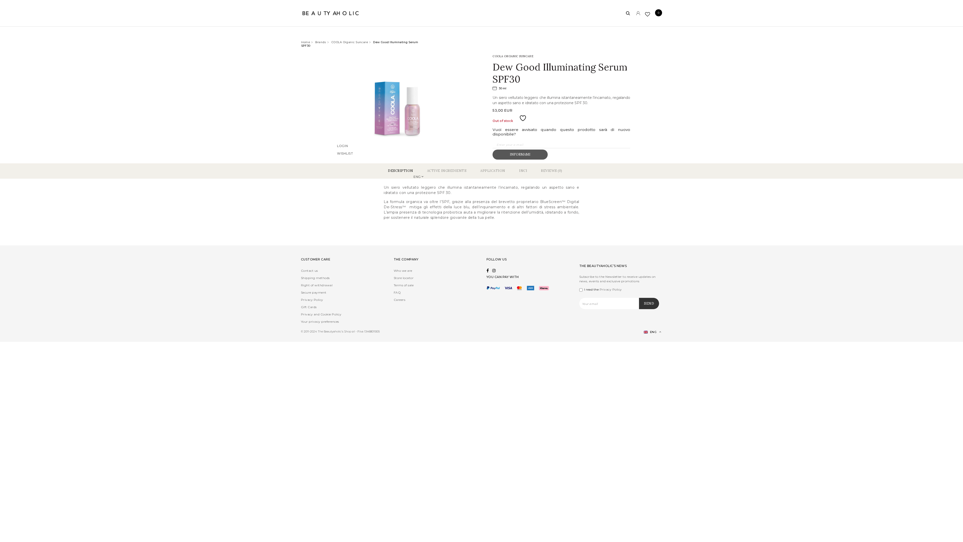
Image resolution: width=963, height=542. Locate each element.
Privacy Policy (312, 300)
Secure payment (314, 292)
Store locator (404, 278)
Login (342, 153)
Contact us (309, 271)
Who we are (403, 271)
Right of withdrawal (317, 285)
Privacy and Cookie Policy (321, 314)
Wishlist (345, 160)
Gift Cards (309, 307)
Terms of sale (404, 285)
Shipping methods (315, 278)
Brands (320, 42)
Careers (399, 300)
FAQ (397, 292)
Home (305, 42)
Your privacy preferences (320, 321)
